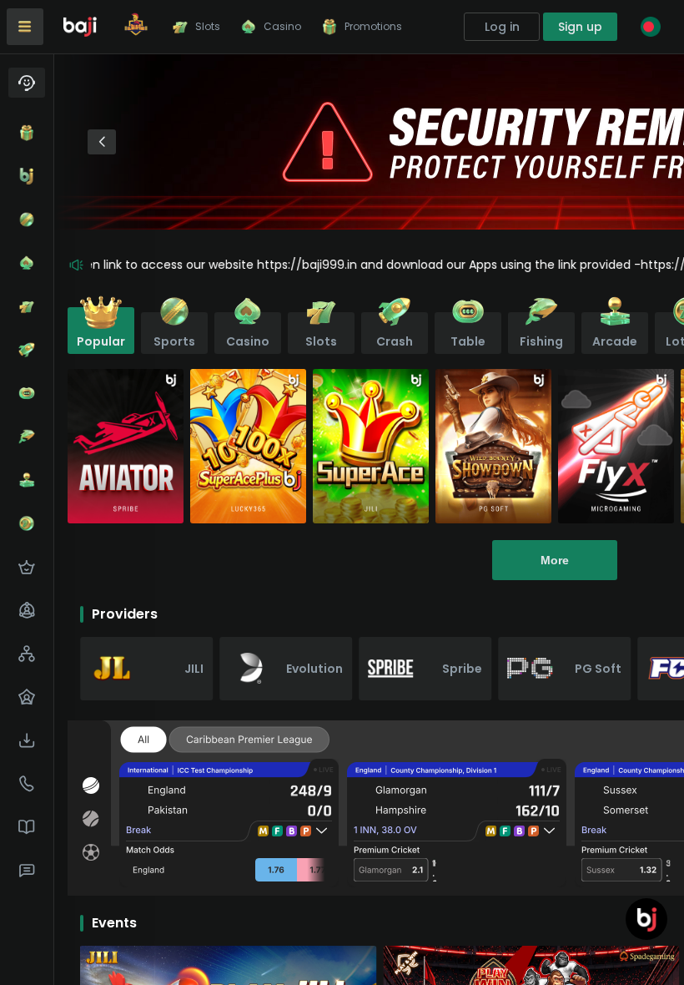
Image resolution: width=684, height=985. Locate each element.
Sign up (580, 26)
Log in (502, 26)
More (555, 560)
